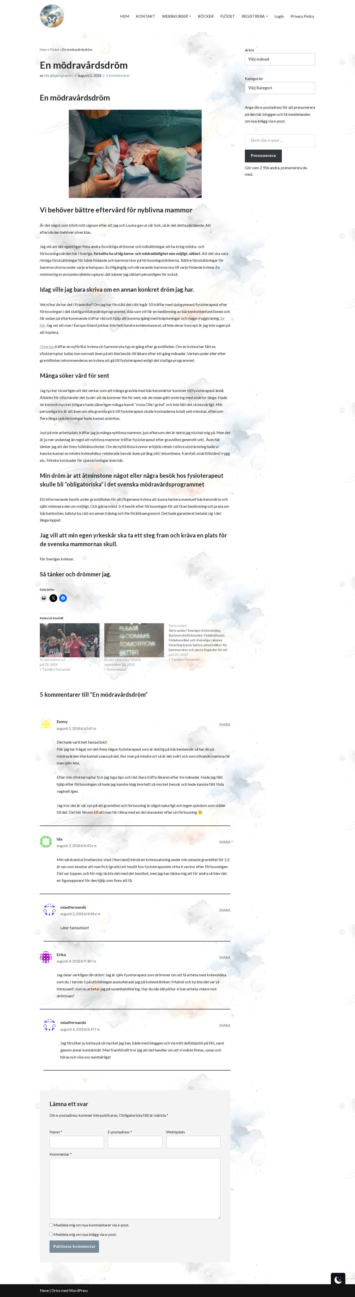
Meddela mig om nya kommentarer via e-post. (91, 1225)
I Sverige (47, 346)
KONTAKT (145, 16)
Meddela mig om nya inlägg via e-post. (85, 1234)
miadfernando (73, 907)
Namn (56, 1132)
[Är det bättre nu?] (69, 640)
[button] (190, 16)
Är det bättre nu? (53, 660)
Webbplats (175, 1132)
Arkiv (249, 50)
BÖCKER (205, 16)
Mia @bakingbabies (58, 75)
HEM (124, 16)
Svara (224, 725)
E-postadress (120, 1132)
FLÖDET (227, 16)
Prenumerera (263, 155)
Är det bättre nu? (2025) (122, 660)
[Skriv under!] (201, 642)
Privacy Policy (302, 16)
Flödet (54, 49)
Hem (43, 49)
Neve (44, 1290)
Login (279, 16)
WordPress (78, 1290)
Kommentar (61, 1154)
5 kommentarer (118, 75)
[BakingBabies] (52, 16)
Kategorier (254, 78)
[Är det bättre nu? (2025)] (134, 640)
